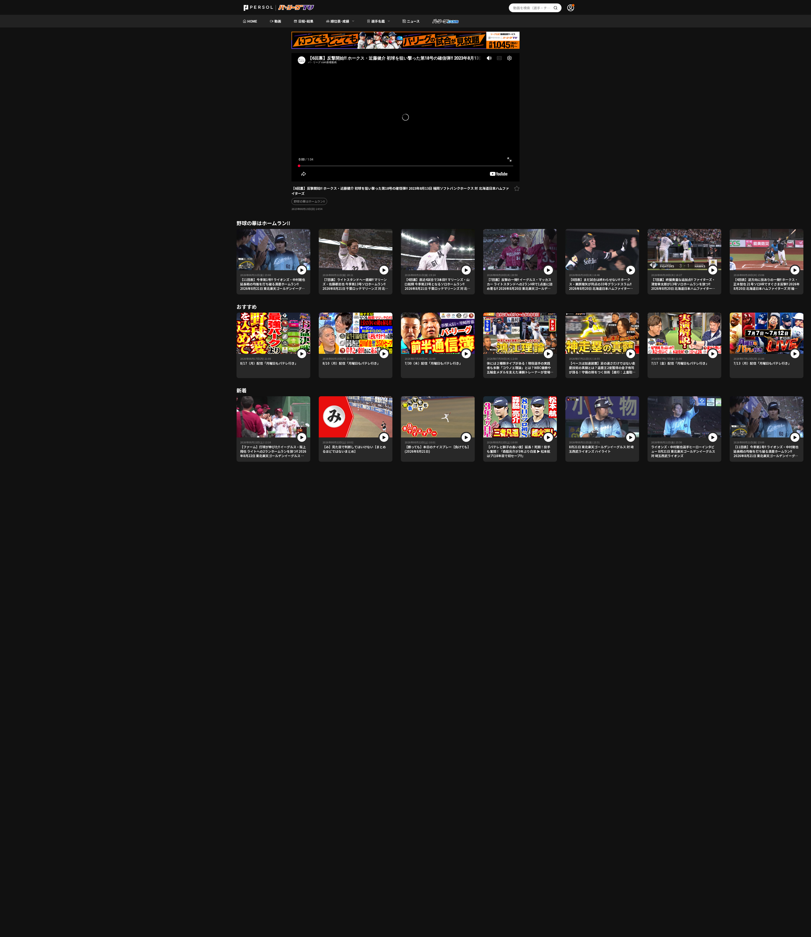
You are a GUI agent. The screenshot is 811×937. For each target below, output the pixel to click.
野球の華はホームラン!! (309, 201)
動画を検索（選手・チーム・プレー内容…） (537, 7)
